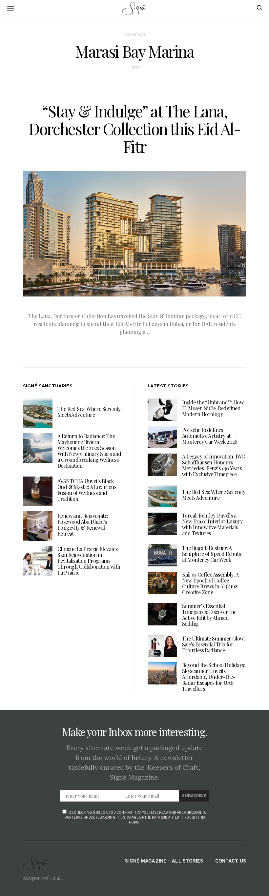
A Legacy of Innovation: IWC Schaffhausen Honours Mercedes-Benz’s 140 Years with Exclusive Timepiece (213, 465)
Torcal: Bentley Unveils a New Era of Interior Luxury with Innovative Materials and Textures (212, 524)
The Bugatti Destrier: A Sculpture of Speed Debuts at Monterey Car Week (211, 553)
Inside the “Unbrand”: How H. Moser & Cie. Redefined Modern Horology (212, 408)
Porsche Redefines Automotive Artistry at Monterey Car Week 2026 (210, 435)
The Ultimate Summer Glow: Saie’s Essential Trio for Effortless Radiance (213, 644)
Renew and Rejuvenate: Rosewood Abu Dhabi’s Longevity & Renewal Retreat (82, 524)
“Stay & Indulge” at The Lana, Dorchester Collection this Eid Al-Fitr (134, 128)
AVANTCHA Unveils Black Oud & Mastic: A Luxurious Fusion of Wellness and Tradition (86, 490)
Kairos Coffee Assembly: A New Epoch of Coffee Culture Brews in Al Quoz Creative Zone (210, 583)
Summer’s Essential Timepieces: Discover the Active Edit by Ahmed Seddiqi (209, 614)
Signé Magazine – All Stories (164, 861)
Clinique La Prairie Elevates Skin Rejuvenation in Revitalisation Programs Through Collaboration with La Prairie (88, 560)
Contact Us (230, 861)
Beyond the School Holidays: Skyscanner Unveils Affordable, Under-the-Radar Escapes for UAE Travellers (213, 677)
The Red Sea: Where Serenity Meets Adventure (89, 411)
